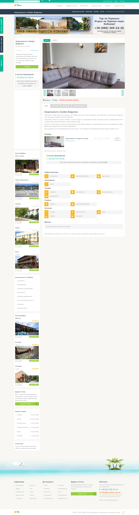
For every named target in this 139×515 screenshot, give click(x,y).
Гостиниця (61, 485)
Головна (60, 5)
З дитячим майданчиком (24, 296)
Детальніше (34, 174)
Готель (46, 485)
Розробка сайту (20, 492)
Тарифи (18, 488)
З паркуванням (21, 284)
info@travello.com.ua (111, 492)
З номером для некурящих (25, 288)
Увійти (116, 1)
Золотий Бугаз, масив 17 (24, 46)
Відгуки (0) (65, 106)
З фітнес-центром (22, 308)
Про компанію (20, 485)
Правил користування (99, 233)
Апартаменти (48, 495)
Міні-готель (19, 156)
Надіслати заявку (25, 403)
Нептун (18, 318)
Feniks (17, 228)
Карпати (107, 5)
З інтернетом (20, 280)
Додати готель (20, 495)
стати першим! (67, 226)
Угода (31, 492)
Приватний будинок (63, 495)
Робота (32, 495)
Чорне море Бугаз (21, 180)
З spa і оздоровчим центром (25, 300)
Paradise (18, 342)
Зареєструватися (107, 1)
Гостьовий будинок (63, 488)
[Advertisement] (27, 119)
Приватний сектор (63, 498)
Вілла (59, 492)
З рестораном (21, 292)
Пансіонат (47, 488)
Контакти (122, 1)
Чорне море (84, 5)
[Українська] (52, 0)
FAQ (31, 488)
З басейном (20, 304)
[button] (120, 66)
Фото (47, 40)
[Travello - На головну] (18, 5)
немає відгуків (34, 50)
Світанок (18, 366)
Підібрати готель (71, 5)
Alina (17, 252)
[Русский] (45, 0)
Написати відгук (79, 106)
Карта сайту (33, 498)
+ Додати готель (119, 5)
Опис (46, 106)
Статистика (19, 498)
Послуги (55, 106)
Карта (55, 40)
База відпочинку (48, 498)
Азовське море (96, 5)
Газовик (18, 204)
